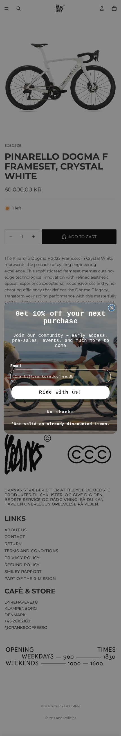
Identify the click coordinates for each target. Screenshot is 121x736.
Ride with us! (60, 392)
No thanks (60, 411)
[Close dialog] (112, 308)
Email (15, 365)
